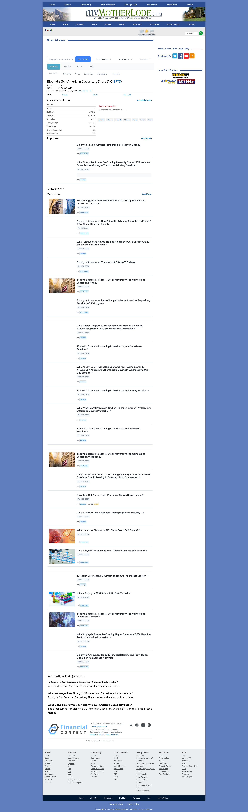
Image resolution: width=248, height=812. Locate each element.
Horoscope (118, 761)
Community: (96, 752)
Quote (65, 95)
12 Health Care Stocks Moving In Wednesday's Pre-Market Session (108, 430)
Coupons (185, 774)
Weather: (72, 752)
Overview (67, 74)
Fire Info (94, 777)
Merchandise (164, 758)
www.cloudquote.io (99, 726)
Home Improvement (144, 785)
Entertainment (108, 4)
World (94, 24)
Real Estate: (141, 777)
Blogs (93, 763)
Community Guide (97, 766)
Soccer (70, 777)
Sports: (71, 763)
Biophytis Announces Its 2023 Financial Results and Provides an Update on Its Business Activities (112, 656)
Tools (91, 66)
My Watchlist (124, 59)
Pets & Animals (164, 774)
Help (148, 798)
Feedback (108, 798)
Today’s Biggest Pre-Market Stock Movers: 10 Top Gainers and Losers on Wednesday (111, 455)
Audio (184, 755)
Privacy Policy (95, 734)
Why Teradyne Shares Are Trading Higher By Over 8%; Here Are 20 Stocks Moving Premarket (113, 243)
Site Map (122, 798)
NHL (69, 774)
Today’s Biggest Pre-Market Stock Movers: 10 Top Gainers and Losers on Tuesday (111, 615)
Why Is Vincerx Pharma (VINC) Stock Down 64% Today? (109, 530)
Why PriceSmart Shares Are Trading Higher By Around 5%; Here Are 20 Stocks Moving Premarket (114, 409)
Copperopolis (141, 774)
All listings (140, 755)
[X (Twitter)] (131, 729)
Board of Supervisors (190, 766)
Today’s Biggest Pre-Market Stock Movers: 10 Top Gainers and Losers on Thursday (111, 202)
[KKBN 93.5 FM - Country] (186, 80)
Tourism (191, 24)
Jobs (160, 755)
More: (184, 752)
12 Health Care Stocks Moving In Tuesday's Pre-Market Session (113, 575)
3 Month (127, 120)
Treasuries (116, 74)
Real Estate (152, 4)
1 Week (109, 120)
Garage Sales (164, 771)
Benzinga (83, 179)
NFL (69, 766)
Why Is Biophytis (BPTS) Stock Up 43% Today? (104, 593)
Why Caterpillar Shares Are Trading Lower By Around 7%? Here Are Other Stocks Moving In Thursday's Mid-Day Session (113, 164)
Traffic (122, 24)
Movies (116, 755)
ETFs (79, 66)
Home (81, 798)
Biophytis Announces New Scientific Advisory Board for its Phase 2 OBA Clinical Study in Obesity (114, 222)
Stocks (67, 66)
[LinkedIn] (143, 729)
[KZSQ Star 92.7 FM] (167, 80)
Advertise (136, 798)
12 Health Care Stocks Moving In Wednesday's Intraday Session (113, 390)
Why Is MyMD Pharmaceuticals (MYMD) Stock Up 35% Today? (112, 550)
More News (146, 138)
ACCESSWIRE (84, 154)
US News (79, 24)
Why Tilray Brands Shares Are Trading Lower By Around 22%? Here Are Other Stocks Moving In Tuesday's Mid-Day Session (113, 476)
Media (190, 4)
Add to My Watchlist (85, 91)
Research (127, 95)
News (52, 4)
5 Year (150, 120)
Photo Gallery (187, 771)
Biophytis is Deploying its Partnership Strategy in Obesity (108, 144)
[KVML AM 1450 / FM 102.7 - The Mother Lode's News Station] (180, 74)
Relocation (140, 788)
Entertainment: (121, 752)
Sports (67, 4)
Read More (146, 194)
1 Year (135, 120)
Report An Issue (163, 798)
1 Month (118, 120)
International (102, 74)
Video (184, 763)
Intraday (101, 120)
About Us (93, 798)
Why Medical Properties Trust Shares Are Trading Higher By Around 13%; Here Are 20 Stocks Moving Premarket (109, 327)
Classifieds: (164, 752)
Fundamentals (141, 780)
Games (116, 763)
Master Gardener (142, 791)
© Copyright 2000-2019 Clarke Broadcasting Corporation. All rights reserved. (124, 809)
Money (108, 24)
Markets (54, 66)
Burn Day (71, 755)
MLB (69, 769)
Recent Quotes (102, 59)
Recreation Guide (97, 771)
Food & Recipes (119, 766)
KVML (116, 774)
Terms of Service (116, 804)
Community (85, 4)
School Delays (173, 24)
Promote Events (165, 766)
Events (93, 755)
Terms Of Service (111, 734)
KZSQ (116, 777)
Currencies (88, 74)
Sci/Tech (48, 779)
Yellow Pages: (187, 777)
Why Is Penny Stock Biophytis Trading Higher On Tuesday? (110, 512)
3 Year (142, 120)
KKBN (116, 779)
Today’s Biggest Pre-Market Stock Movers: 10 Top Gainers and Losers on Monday (111, 281)
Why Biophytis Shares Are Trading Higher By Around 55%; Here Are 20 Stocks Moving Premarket (114, 636)
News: (48, 752)
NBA (69, 772)
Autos (161, 761)
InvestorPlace (84, 212)
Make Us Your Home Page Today (173, 49)
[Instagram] (149, 729)
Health (93, 761)
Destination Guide (97, 769)
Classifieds (172, 4)
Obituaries (154, 24)
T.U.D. (184, 769)
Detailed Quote (144, 100)
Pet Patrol (94, 774)
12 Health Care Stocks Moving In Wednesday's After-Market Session (109, 348)
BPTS (117, 81)
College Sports (73, 780)
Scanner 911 (186, 758)
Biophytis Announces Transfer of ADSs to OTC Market (106, 262)
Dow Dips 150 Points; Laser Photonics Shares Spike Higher (110, 495)
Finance (139, 783)
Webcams (137, 24)
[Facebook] (137, 729)
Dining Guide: (142, 752)
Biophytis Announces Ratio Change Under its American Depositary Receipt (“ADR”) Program (113, 302)
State (65, 24)
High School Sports (75, 783)
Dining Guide (131, 4)
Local (52, 24)
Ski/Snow (71, 761)
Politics (48, 771)
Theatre (116, 758)
